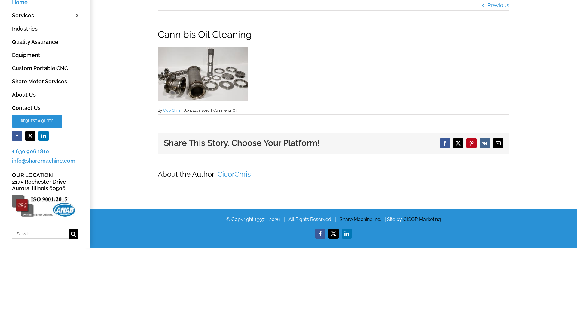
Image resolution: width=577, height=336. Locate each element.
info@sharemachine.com (43, 161)
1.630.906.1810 (30, 151)
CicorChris (171, 110)
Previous (498, 5)
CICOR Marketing (422, 219)
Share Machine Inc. (360, 219)
